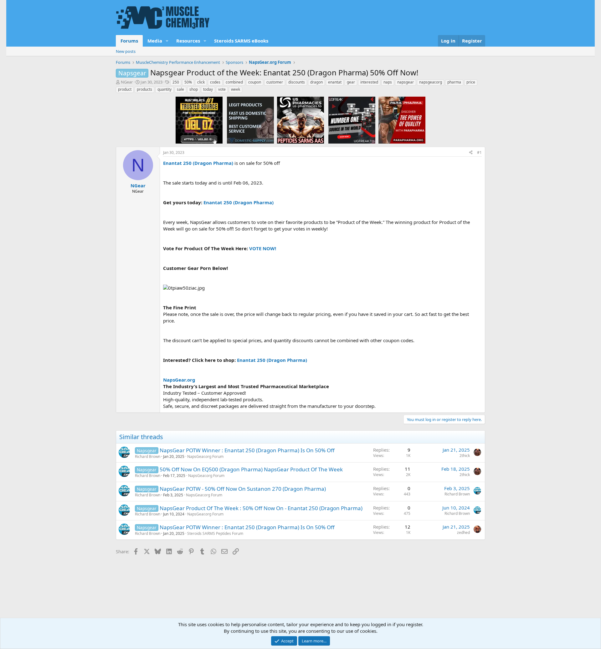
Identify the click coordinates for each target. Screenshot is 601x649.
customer (274, 82)
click (201, 82)
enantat (335, 82)
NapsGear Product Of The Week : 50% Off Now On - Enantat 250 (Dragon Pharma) (261, 508)
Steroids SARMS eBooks (241, 41)
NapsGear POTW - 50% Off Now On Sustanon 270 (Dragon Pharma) (243, 488)
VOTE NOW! (262, 248)
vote (222, 89)
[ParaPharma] (401, 120)
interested (369, 82)
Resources (188, 41)
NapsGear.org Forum (205, 456)
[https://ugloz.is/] (199, 120)
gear (351, 82)
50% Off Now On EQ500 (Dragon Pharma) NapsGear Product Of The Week (251, 469)
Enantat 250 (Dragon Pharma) (198, 163)
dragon (316, 82)
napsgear (405, 82)
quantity (164, 89)
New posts (126, 51)
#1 (479, 152)
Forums (129, 41)
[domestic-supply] (250, 120)
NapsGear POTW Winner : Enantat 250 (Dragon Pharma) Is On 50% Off (247, 450)
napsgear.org (430, 82)
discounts (296, 82)
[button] (167, 41)
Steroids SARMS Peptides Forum (215, 533)
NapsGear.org (179, 380)
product (124, 89)
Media (154, 41)
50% (188, 82)
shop (193, 89)
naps (387, 82)
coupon (254, 82)
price (470, 82)
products (144, 89)
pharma (454, 82)
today (208, 89)
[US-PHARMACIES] (300, 120)
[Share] (471, 152)
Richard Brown (147, 456)
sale (180, 89)
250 (175, 82)
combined (234, 82)
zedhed (463, 532)
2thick (465, 455)
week (235, 89)
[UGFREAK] (351, 120)
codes (215, 82)
